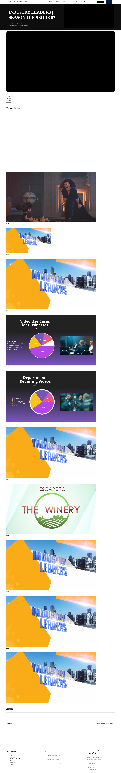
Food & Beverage (10, 96)
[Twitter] (7, 102)
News (69, 1)
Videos (64, 1)
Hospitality (8, 100)
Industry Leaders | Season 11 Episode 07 (106, 723)
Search (109, 1)
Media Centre (76, 1)
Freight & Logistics (10, 98)
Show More (9, 709)
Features (44, 1)
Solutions (51, 1)
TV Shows (58, 1)
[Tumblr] (10, 102)
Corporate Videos (10, 94)
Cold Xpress (9, 723)
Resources (91, 1)
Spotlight (38, 1)
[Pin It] (9, 102)
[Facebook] (6, 102)
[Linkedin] (8, 102)
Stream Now (84, 1)
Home (33, 1)
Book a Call (100, 1)
